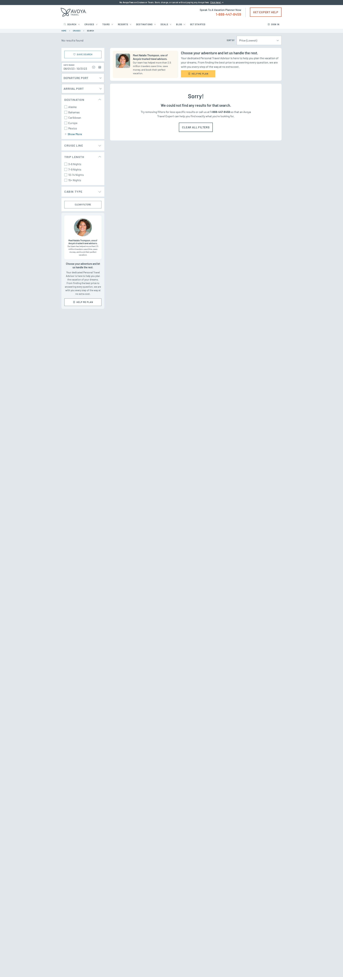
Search (71, 24)
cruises (77, 31)
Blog (179, 24)
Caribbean (74, 117)
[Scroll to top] (334, 968)
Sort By (231, 40)
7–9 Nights (74, 169)
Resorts (123, 24)
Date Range (69, 65)
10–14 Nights (76, 174)
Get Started (197, 24)
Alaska (72, 106)
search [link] (90, 31)
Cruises (89, 24)
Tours (106, 24)
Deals (164, 24)
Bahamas (74, 112)
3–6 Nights (74, 164)
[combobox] (257, 40)
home (63, 31)
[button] (93, 67)
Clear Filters (83, 204)
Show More (75, 134)
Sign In (275, 24)
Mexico (72, 128)
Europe (73, 123)
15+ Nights (74, 180)
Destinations (144, 24)
